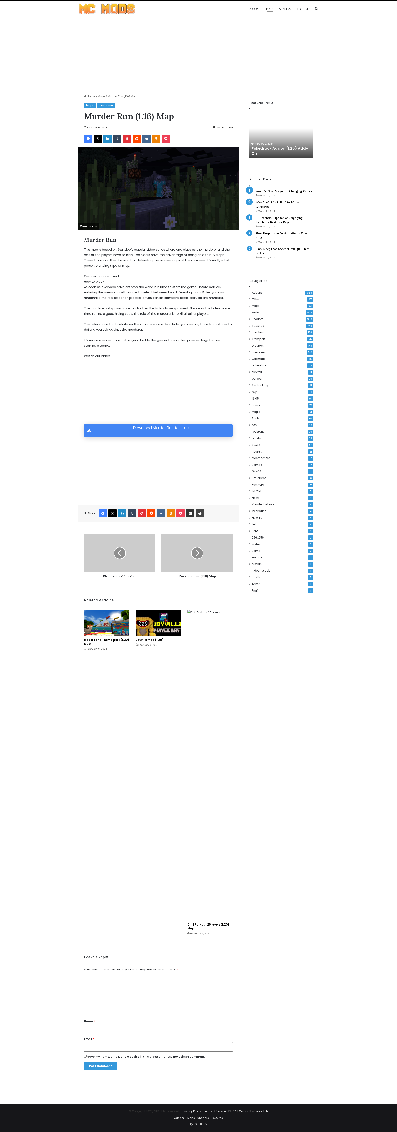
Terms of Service (214, 1111)
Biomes (257, 465)
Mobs (255, 313)
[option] (281, 135)
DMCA (232, 1111)
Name (89, 1021)
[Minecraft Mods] (107, 9)
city (254, 425)
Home (90, 96)
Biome (256, 551)
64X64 (256, 471)
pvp (254, 392)
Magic (256, 412)
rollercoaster (261, 458)
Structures (259, 478)
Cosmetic (258, 359)
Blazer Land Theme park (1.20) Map (106, 642)
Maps (269, 9)
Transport (258, 339)
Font (255, 531)
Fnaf (255, 591)
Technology (260, 385)
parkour (257, 379)
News (255, 498)
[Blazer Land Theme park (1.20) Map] (106, 623)
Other (256, 299)
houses (257, 452)
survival (257, 372)
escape (257, 557)
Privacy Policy (192, 1111)
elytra (256, 544)
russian (257, 564)
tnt (254, 524)
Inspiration (259, 511)
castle (256, 577)
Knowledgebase (263, 505)
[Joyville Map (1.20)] (158, 623)
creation (258, 332)
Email (89, 1039)
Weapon (258, 346)
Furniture (258, 485)
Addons (254, 9)
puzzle (256, 438)
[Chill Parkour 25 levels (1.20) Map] (210, 765)
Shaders (285, 9)
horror (256, 405)
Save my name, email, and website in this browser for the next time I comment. (146, 1057)
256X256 (258, 538)
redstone (258, 432)
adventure (259, 365)
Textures (303, 9)
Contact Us (246, 1111)
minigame (106, 105)
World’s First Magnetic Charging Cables (284, 191)
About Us (262, 1111)
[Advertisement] (198, 53)
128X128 (257, 491)
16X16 (255, 399)
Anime (256, 584)
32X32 (256, 445)
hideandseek (261, 571)
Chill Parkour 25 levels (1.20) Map (208, 926)
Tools (255, 418)
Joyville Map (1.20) (150, 640)
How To (257, 518)
